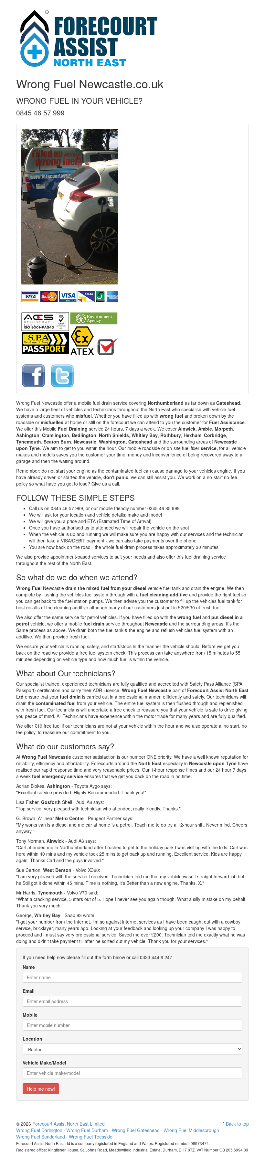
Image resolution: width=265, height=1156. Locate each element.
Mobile (30, 1015)
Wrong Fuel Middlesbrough (191, 1130)
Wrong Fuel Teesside (90, 1136)
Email (29, 991)
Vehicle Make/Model (44, 1062)
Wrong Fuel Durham (87, 1130)
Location (32, 1038)
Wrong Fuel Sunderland (40, 1136)
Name (29, 967)
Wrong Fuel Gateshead (136, 1130)
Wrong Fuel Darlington (39, 1130)
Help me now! (41, 1089)
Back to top (237, 1123)
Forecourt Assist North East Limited (68, 1123)
